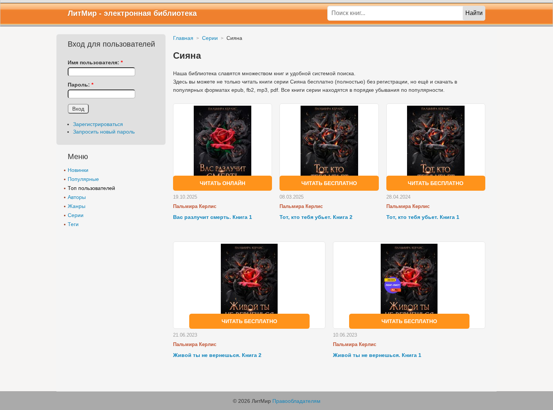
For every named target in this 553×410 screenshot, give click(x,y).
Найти (474, 13)
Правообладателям (296, 401)
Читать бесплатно (329, 183)
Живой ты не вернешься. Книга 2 (217, 355)
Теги (73, 224)
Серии (76, 215)
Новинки (78, 170)
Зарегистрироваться (98, 124)
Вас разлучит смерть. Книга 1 (212, 217)
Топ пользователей (91, 188)
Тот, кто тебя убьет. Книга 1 (422, 217)
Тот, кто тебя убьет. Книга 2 (316, 217)
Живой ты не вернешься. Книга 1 (377, 355)
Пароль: (80, 85)
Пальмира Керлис (194, 206)
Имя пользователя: (95, 62)
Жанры (76, 206)
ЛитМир (82, 13)
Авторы (77, 197)
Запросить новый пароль (104, 132)
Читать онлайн (222, 183)
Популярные (83, 179)
